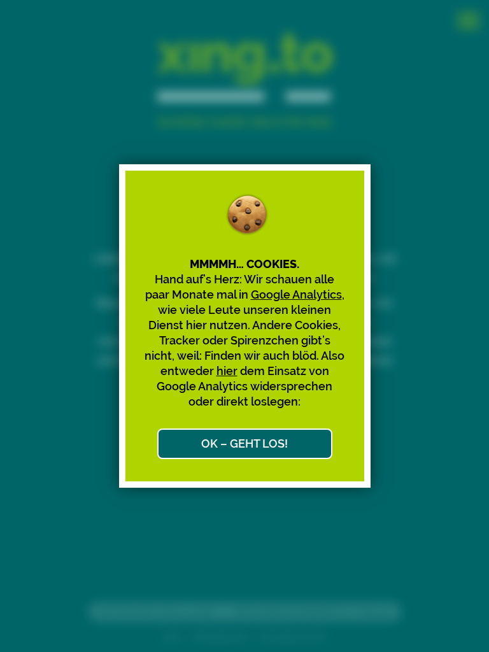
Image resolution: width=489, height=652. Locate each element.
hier (226, 371)
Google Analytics (296, 294)
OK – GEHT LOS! (244, 443)
